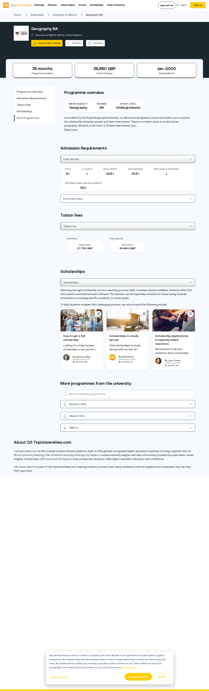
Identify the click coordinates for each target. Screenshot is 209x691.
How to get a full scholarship (74, 338)
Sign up (198, 5)
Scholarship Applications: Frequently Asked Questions (172, 340)
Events (82, 4)
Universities (37, 15)
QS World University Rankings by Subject (74, 455)
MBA (74, 427)
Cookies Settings (59, 676)
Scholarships (96, 4)
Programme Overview (30, 91)
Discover (52, 4)
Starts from (85, 244)
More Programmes (28, 118)
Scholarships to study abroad (123, 338)
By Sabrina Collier (82, 356)
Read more (70, 129)
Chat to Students (116, 4)
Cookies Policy (129, 667)
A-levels (87, 169)
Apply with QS (166, 5)
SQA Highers (135, 169)
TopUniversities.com (26, 451)
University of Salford (65, 15)
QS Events (46, 459)
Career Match (68, 4)
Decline (162, 676)
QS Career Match (24, 467)
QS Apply (63, 459)
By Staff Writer (126, 356)
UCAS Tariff (110, 169)
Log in (184, 4)
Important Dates (73, 198)
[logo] (17, 5)
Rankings (39, 4)
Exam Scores (71, 159)
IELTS (68, 169)
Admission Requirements (31, 98)
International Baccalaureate (83, 183)
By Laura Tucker (173, 360)
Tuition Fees (24, 104)
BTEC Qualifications (166, 169)
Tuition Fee (69, 226)
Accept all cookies (138, 676)
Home (17, 15)
